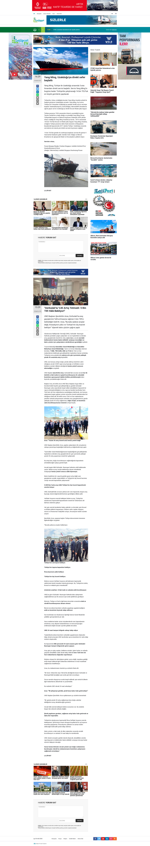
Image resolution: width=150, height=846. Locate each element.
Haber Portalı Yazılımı (41, 843)
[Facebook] (37, 86)
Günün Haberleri (47, 13)
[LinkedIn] (37, 92)
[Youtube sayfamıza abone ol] (103, 838)
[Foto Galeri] (116, 13)
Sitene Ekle (59, 13)
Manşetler (39, 13)
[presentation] (39, 30)
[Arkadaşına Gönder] (37, 97)
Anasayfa (54, 838)
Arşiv (53, 13)
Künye (60, 838)
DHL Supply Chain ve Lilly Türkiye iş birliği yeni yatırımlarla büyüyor (71, 29)
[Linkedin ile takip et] (107, 838)
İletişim (65, 838)
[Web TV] (112, 13)
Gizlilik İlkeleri (72, 838)
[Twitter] (37, 89)
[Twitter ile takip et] (99, 838)
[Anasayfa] (34, 13)
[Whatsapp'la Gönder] (37, 95)
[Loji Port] (38, 20)
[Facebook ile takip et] (95, 838)
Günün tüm (111, 29)
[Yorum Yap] (37, 103)
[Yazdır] (37, 100)
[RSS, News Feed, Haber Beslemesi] (115, 838)
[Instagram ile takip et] (111, 838)
